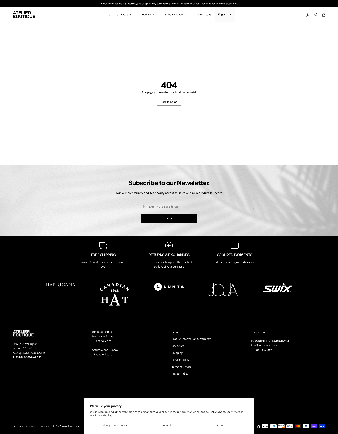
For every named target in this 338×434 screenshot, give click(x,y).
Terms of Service (182, 367)
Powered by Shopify (70, 426)
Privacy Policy (180, 374)
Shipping (177, 353)
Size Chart (178, 346)
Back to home (169, 102)
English (222, 14)
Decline (219, 425)
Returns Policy (180, 360)
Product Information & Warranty (191, 339)
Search (176, 332)
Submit (169, 218)
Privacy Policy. (103, 415)
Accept (167, 425)
